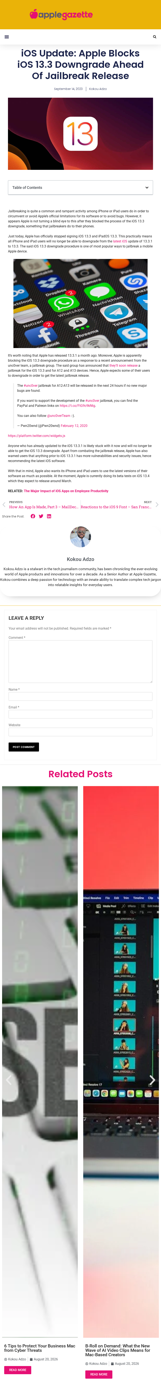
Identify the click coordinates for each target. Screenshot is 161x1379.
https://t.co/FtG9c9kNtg (77, 406)
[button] (6, 36)
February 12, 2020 (74, 426)
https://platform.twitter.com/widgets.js (36, 436)
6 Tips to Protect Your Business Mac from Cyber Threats (39, 1348)
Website (14, 725)
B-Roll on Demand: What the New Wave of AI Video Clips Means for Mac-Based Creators (117, 1350)
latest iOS (120, 241)
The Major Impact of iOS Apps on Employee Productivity (66, 491)
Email (14, 707)
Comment (17, 638)
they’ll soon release (123, 365)
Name (14, 689)
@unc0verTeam (58, 416)
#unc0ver (31, 386)
